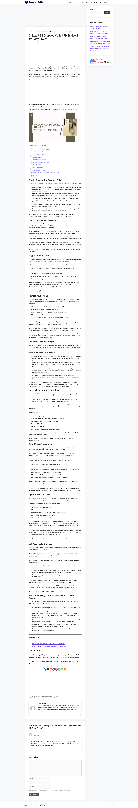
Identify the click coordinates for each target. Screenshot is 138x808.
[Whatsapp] (62, 669)
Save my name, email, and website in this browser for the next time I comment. (51, 790)
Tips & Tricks (103, 2)
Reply (32, 749)
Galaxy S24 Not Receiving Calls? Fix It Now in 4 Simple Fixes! (48, 641)
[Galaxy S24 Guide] (27, 2)
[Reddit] (51, 669)
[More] (65, 669)
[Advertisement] (55, 16)
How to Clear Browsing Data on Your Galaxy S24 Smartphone (48, 643)
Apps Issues (94, 2)
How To (76, 2)
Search (91, 9)
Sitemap (111, 804)
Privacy (101, 804)
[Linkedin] (53, 669)
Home (69, 2)
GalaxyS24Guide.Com (36, 804)
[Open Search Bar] (111, 2)
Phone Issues (84, 2)
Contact (85, 804)
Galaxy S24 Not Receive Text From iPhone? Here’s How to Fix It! (45, 698)
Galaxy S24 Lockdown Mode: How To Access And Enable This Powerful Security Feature (100, 48)
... (38, 712)
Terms (106, 804)
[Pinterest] (56, 669)
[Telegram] (59, 669)
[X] (48, 669)
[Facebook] (45, 669)
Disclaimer (96, 804)
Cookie (90, 804)
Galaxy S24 (58, 74)
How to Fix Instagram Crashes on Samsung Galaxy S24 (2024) (49, 646)
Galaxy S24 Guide (36, 2)
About (80, 804)
